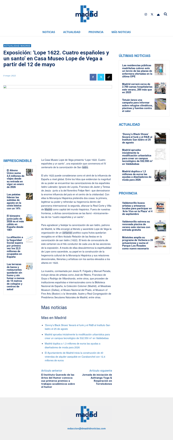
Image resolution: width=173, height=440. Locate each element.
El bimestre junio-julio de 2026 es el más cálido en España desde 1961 (15, 223)
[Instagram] (145, 14)
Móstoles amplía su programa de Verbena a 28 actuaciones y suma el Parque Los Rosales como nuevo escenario (137, 242)
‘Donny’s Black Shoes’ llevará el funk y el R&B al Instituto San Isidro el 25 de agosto (137, 138)
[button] (166, 14)
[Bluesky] (158, 14)
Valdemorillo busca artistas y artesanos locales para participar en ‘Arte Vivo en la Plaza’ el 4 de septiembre (137, 208)
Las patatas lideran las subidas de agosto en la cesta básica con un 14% (14, 201)
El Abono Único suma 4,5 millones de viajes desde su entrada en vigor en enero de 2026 (15, 178)
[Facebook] (93, 77)
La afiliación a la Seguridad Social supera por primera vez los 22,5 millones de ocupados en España (15, 247)
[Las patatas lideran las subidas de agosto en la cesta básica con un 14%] (29, 196)
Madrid (48, 209)
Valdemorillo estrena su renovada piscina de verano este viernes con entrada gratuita (136, 226)
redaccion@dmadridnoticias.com (86, 428)
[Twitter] (152, 14)
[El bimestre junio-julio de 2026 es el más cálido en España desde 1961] (29, 217)
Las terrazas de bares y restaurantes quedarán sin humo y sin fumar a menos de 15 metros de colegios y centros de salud (15, 276)
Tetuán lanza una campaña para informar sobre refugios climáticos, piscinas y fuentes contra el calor (137, 105)
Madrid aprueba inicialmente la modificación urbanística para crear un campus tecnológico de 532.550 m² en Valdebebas (137, 157)
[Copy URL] (108, 77)
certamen (67, 232)
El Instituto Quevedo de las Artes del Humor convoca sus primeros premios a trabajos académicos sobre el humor (58, 380)
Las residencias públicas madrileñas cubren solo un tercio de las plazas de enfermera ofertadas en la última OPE (137, 70)
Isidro (85, 167)
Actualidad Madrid (17, 45)
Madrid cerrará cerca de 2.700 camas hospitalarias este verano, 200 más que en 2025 (137, 88)
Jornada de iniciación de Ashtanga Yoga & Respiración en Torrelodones (97, 379)
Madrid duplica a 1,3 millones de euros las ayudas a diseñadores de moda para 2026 (136, 175)
